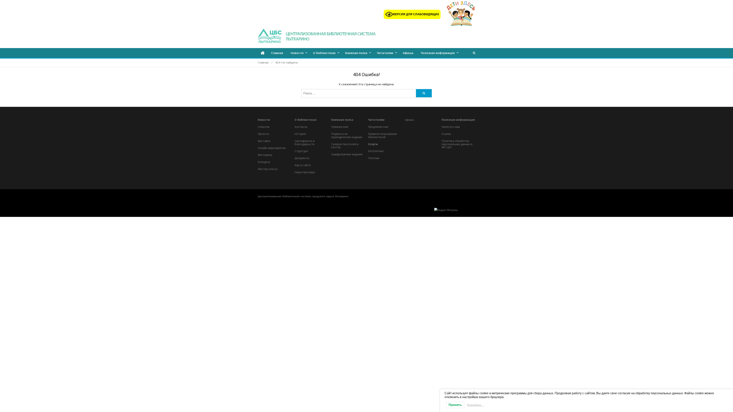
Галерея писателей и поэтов (344, 145)
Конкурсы (264, 162)
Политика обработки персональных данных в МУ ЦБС (457, 144)
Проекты (263, 134)
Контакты (301, 127)
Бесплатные (376, 151)
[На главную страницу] (262, 53)
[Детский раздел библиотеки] (461, 14)
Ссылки (446, 134)
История (300, 134)
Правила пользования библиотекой (382, 135)
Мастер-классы (268, 169)
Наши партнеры (305, 172)
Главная (277, 53)
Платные (373, 158)
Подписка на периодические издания (346, 135)
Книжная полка (356, 53)
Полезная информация (438, 53)
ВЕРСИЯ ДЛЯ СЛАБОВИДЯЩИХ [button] (416, 14)
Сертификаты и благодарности (305, 142)
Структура (301, 151)
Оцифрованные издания (346, 154)
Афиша (408, 53)
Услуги (373, 144)
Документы (302, 158)
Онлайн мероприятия (272, 148)
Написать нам (451, 127)
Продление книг (378, 127)
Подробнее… (475, 404)
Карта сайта (303, 165)
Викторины (265, 155)
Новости (297, 53)
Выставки (264, 141)
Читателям (385, 53)
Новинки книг (340, 127)
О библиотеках (324, 53)
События (263, 127)
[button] (474, 52)
